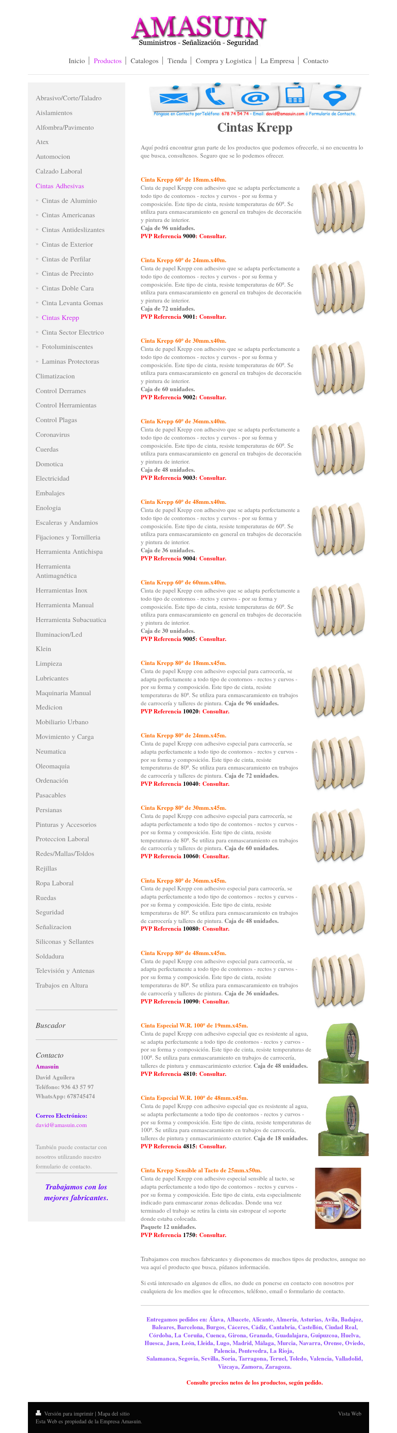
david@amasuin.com (61, 1125)
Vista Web (349, 1413)
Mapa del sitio (113, 1413)
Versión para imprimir (69, 1413)
